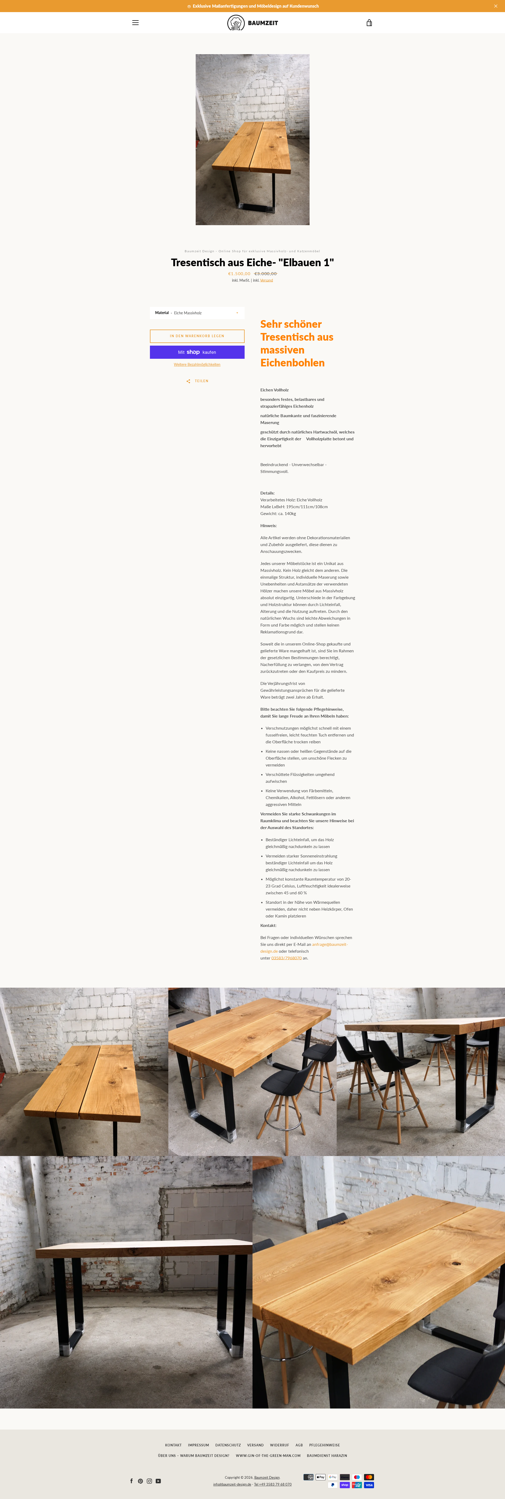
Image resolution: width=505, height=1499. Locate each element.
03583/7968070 (286, 957)
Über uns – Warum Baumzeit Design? (194, 1456)
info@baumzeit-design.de (232, 1484)
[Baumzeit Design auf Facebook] (131, 1480)
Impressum (198, 1445)
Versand (266, 280)
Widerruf (279, 1445)
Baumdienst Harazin (327, 1456)
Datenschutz (228, 1445)
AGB (299, 1445)
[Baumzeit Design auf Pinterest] (140, 1480)
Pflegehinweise (324, 1445)
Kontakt (173, 1445)
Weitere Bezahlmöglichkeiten (197, 364)
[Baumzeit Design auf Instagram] (149, 1480)
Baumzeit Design (267, 1477)
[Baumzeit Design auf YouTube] (158, 1480)
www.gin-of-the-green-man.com (268, 1456)
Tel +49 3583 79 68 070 (273, 1484)
